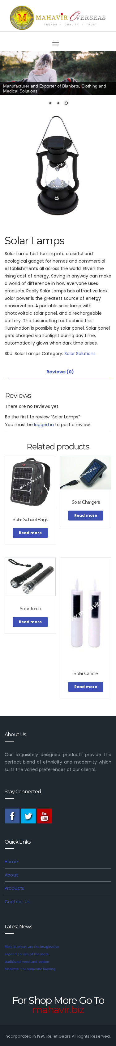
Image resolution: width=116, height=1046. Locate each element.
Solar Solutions (80, 353)
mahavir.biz (58, 1009)
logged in (44, 425)
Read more (30, 532)
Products (14, 888)
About (11, 875)
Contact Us (17, 902)
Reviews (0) (60, 372)
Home (11, 862)
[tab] (60, 372)
